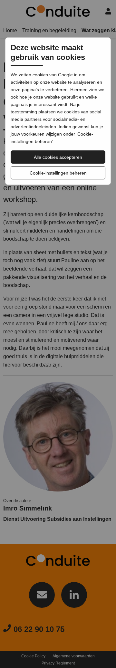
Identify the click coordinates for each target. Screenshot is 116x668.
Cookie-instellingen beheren (58, 173)
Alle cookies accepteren (58, 157)
